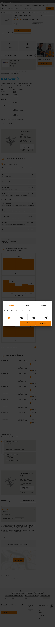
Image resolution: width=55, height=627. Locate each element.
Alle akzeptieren (43, 323)
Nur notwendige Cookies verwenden (27, 323)
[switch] (21, 318)
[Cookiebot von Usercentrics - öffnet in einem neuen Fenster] (46, 302)
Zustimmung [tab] (11, 305)
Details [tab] (27, 305)
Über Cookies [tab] (43, 305)
